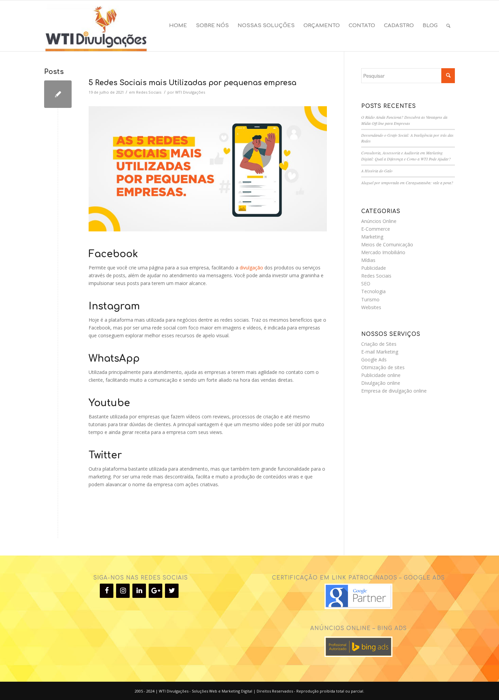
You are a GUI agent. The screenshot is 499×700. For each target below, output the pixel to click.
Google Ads (374, 359)
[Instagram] (123, 591)
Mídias (368, 260)
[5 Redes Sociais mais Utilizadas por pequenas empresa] (58, 94)
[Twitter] (172, 591)
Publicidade (373, 268)
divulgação (251, 267)
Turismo (370, 299)
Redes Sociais (148, 92)
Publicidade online (381, 375)
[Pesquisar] (448, 25)
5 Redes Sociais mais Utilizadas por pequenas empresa (192, 83)
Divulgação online (380, 383)
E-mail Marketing (379, 351)
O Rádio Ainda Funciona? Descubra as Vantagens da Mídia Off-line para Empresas (404, 120)
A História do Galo (376, 170)
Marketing (372, 236)
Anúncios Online (378, 221)
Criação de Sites (378, 344)
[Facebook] (106, 591)
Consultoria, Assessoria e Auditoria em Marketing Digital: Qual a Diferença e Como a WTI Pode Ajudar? (406, 156)
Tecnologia (373, 291)
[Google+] (155, 591)
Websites (371, 307)
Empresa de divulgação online (394, 390)
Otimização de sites (383, 367)
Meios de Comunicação (387, 244)
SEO (365, 283)
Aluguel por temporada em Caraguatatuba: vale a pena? (407, 182)
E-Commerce (375, 229)
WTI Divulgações (190, 92)
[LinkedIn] (139, 591)
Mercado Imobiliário (383, 252)
